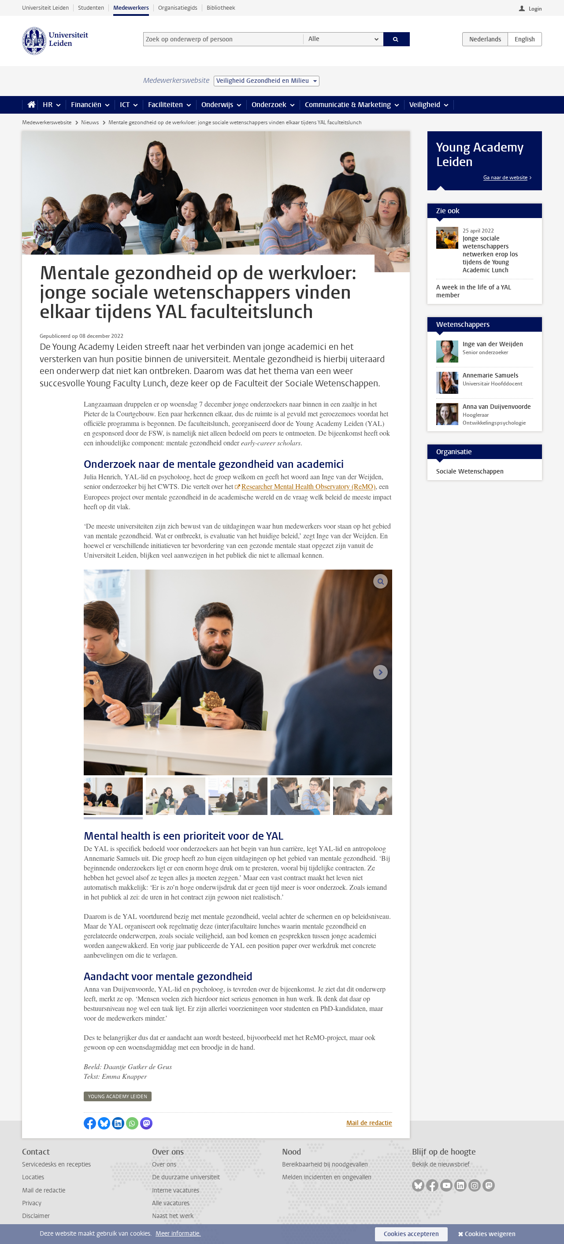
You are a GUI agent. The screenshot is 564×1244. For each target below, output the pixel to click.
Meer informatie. (178, 1233)
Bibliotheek (221, 7)
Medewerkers (131, 7)
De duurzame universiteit (186, 1177)
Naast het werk (172, 1216)
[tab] (113, 796)
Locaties (33, 1177)
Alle (313, 39)
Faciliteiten (165, 104)
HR (47, 104)
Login (535, 8)
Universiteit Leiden (45, 7)
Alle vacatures (170, 1203)
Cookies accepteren (411, 1234)
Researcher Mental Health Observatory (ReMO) (308, 486)
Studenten (91, 7)
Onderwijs (217, 104)
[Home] (29, 105)
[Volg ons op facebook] (432, 1185)
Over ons (164, 1164)
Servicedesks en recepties (56, 1164)
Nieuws (90, 122)
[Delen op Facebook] (90, 1123)
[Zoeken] (396, 39)
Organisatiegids (177, 7)
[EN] (525, 39)
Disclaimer (36, 1216)
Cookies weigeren (490, 1234)
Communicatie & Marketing (348, 104)
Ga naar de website (505, 177)
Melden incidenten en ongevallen (326, 1177)
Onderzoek (269, 104)
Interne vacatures (175, 1190)
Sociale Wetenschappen (470, 471)
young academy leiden (117, 1096)
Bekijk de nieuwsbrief (441, 1164)
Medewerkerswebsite (46, 122)
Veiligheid (424, 104)
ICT (125, 104)
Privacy (31, 1203)
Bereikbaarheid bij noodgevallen (325, 1164)
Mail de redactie (369, 1123)
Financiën (86, 104)
